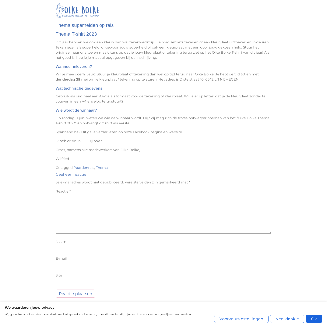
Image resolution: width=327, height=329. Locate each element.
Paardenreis (84, 168)
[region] (163, 315)
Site (59, 275)
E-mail (61, 258)
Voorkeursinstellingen (241, 318)
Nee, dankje (287, 318)
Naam (61, 241)
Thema (102, 168)
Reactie (63, 191)
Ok (314, 318)
